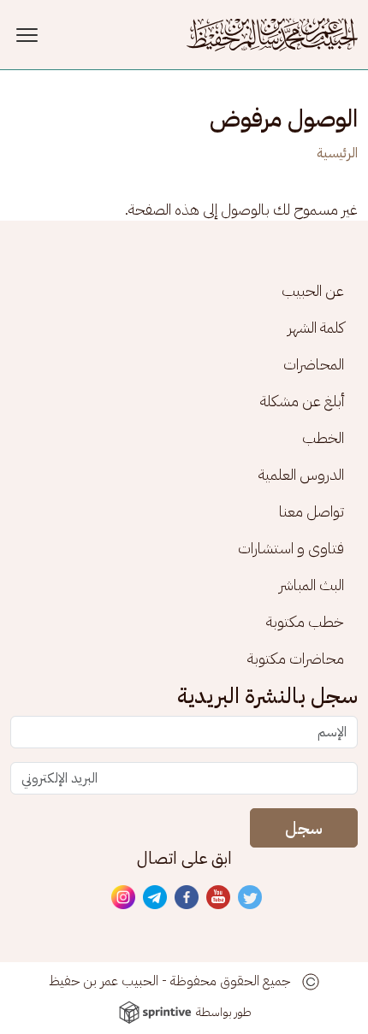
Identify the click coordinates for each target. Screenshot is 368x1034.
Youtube (219, 898)
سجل (304, 828)
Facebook (187, 898)
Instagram (124, 898)
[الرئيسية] (272, 35)
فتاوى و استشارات (291, 547)
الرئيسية (337, 153)
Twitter (251, 898)
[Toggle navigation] (29, 34)
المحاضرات (313, 363)
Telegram (156, 898)
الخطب (323, 437)
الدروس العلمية (301, 474)
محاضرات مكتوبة (295, 658)
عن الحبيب (313, 290)
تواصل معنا (311, 511)
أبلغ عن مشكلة (302, 400)
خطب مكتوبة (305, 621)
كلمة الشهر (316, 327)
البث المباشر (311, 584)
